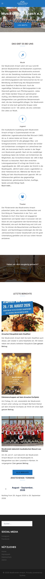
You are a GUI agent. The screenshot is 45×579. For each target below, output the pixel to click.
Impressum (6, 554)
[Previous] (6, 489)
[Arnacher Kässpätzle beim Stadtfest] (22, 316)
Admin (4, 560)
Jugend (22, 126)
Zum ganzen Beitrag (20, 463)
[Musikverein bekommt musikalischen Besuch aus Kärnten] (22, 431)
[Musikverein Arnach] (22, 3)
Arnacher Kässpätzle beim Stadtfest (16, 334)
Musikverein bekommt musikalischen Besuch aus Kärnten (21, 450)
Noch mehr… (7, 186)
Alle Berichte (22, 472)
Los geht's (22, 25)
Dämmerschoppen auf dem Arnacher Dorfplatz (20, 397)
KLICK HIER (22, 270)
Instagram (5, 536)
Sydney (22, 575)
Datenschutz (7, 557)
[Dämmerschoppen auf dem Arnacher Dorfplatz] (16, 374)
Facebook (5, 539)
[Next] (39, 489)
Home (4, 551)
